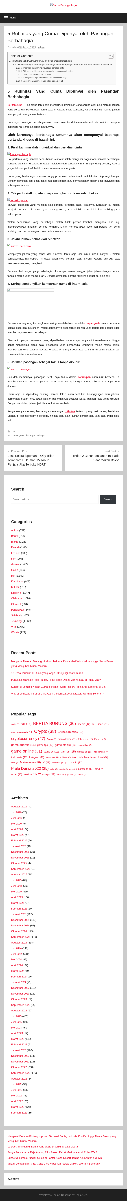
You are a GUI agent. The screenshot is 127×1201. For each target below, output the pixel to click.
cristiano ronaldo (22, 732)
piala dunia (73, 762)
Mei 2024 (16, 959)
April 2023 (17, 1033)
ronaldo (63, 769)
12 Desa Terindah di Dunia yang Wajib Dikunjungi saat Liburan (47, 673)
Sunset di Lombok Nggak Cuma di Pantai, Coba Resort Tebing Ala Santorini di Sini (58, 686)
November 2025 (20, 857)
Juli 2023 (16, 1016)
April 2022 (17, 1101)
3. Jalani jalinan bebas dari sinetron (36, 74)
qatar (54, 769)
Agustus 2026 (19, 806)
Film (13, 558)
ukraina (30, 774)
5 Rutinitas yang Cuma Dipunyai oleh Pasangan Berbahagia (41, 60)
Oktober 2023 (19, 999)
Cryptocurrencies (70, 731)
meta (14, 763)
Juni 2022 (16, 1090)
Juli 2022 (16, 1084)
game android (23, 744)
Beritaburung (14, 104)
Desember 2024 (20, 920)
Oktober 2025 (19, 863)
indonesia (19, 757)
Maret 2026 (17, 835)
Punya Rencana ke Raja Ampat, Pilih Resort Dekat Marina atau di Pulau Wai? (56, 679)
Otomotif (16, 604)
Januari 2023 (18, 1050)
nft (46, 762)
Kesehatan (17, 581)
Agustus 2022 (19, 1078)
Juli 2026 (16, 812)
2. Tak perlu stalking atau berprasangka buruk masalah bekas (47, 71)
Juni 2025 (16, 885)
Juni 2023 (16, 1021)
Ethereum (85, 739)
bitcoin (83, 724)
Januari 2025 (18, 914)
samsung (85, 768)
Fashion (15, 553)
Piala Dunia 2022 (30, 768)
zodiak (82, 774)
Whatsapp (46, 774)
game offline (85, 745)
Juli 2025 (16, 880)
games (68, 751)
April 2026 (17, 829)
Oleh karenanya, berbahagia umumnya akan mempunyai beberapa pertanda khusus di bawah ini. (65, 64)
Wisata (15, 632)
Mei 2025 (16, 891)
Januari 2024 (18, 982)
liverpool (77, 757)
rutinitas (70, 411)
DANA (51, 739)
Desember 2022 (20, 1055)
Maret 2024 (17, 970)
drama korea (67, 739)
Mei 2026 (16, 823)
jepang (50, 757)
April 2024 (17, 965)
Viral (13, 626)
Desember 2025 (20, 851)
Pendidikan (17, 609)
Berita (14, 536)
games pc (84, 751)
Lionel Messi (63, 757)
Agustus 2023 (19, 1010)
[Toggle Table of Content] (109, 56)
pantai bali (58, 763)
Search (108, 499)
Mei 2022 (16, 1095)
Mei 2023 (16, 1027)
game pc (51, 751)
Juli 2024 (16, 948)
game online (26, 751)
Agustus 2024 (19, 942)
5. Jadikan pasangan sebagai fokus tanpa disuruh (42, 81)
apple (15, 724)
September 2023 (20, 1005)
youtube (71, 774)
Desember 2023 (20, 987)
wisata (61, 774)
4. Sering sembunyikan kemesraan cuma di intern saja (44, 78)
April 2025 (17, 897)
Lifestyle (16, 592)
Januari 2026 (18, 846)
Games (15, 564)
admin (41, 47)
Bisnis (14, 541)
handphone (101, 752)
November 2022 (20, 1061)
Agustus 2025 (19, 874)
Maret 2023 (17, 1038)
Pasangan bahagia (35, 435)
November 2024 (20, 925)
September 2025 (20, 868)
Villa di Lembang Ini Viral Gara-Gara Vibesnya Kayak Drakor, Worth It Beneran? (57, 693)
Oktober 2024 (19, 931)
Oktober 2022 (19, 1067)
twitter (16, 774)
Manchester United (96, 757)
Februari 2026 (19, 840)
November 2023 (20, 993)
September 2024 (20, 936)
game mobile (66, 744)
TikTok (99, 769)
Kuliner (15, 587)
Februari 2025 (19, 908)
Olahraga (16, 598)
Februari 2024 (19, 976)
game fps (45, 744)
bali (26, 724)
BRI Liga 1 (100, 724)
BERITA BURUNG (54, 723)
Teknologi (16, 621)
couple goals (92, 323)
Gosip (14, 570)
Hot (13, 431)
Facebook (100, 739)
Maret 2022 (17, 1106)
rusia (73, 769)
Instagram (36, 757)
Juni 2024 (16, 953)
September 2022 (20, 1072)
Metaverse (30, 762)
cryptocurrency (28, 738)
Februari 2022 (19, 1112)
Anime (14, 530)
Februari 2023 (19, 1044)
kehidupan (84, 377)
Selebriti (16, 615)
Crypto (45, 731)
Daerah (15, 547)
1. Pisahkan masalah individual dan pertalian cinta (42, 68)
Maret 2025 (17, 902)
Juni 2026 (16, 817)
